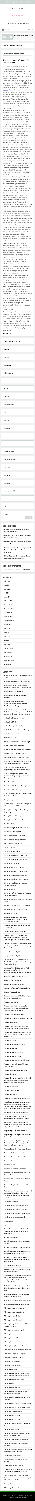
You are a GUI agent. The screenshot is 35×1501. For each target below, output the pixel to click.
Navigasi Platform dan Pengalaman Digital (17, 988)
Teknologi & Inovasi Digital (12, 1338)
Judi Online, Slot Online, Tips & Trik (14, 836)
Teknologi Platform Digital (12, 1415)
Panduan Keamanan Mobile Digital (14, 1044)
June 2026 (7, 585)
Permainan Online (9, 1165)
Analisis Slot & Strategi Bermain (14, 718)
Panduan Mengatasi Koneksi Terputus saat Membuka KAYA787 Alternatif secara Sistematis (16, 2)
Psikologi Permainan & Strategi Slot (15, 1217)
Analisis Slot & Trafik (10, 722)
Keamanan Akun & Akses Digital (14, 867)
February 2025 (8, 648)
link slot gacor (8, 373)
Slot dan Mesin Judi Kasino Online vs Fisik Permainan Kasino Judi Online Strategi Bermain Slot (17, 1231)
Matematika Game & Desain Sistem (15, 976)
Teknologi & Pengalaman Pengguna (15, 1354)
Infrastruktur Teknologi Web (12, 832)
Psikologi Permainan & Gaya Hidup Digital (17, 1213)
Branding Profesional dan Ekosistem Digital (17, 742)
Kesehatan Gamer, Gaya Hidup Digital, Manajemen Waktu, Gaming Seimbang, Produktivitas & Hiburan (16, 919)
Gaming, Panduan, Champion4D (13, 820)
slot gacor (7, 444)
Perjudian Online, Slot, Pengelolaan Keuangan (18, 1149)
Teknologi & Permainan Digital (13, 1358)
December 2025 (9, 609)
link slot (6, 397)
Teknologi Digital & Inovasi (12, 1387)
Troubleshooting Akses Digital (13, 1465)
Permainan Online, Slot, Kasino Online (15, 1169)
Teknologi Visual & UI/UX (12, 1429)
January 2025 (8, 652)
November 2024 (9, 660)
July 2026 (7, 581)
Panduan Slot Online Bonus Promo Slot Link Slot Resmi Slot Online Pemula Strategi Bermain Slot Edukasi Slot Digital (17, 1080)
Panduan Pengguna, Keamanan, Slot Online (17, 1060)
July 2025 (7, 628)
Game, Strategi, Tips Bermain (13, 800)
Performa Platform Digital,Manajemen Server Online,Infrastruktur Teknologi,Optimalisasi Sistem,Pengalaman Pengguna (18, 1143)
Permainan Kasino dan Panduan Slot (15, 1157)
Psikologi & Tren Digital (11, 1201)
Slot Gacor (7, 389)
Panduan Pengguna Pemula (12, 1056)
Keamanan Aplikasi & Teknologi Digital (16, 871)
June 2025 (7, 632)
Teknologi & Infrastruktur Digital (14, 1330)
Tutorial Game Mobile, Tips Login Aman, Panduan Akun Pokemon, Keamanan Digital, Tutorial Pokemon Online (17, 1478)
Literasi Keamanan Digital (12, 952)
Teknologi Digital (9, 1383)
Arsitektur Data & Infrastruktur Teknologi (16, 730)
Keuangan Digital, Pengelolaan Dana (15, 931)
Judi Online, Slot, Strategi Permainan (15, 840)
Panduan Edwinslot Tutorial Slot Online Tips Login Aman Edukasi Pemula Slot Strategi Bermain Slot (17, 1034)
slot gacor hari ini (9, 459)
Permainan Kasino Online (11, 1161)
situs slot (7, 428)
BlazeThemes (21, 1497)
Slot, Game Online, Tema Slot (13, 1265)
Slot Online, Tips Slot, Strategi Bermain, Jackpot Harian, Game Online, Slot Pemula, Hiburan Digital (17, 1259)
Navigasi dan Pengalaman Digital (14, 984)
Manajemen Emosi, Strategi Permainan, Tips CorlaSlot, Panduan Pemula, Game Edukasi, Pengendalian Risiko (17, 962)
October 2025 (8, 617)
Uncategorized (8, 1484)
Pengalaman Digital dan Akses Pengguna (16, 1112)
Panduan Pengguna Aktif (11, 1048)
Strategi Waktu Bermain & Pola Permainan (17, 1304)
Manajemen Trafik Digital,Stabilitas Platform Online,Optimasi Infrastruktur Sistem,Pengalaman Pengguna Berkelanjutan (17, 970)
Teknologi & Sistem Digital (12, 1361)
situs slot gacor (9, 404)
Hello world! (26, 570)
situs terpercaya (9, 452)
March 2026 (7, 597)
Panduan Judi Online (10, 1040)
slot (5, 381)
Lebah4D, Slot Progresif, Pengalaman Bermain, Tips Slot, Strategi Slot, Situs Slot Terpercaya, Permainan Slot (18, 946)
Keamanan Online (9, 889)
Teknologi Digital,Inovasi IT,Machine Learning (18, 1403)
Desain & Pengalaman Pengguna (14, 746)
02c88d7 (7, 66)
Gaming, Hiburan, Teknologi (12, 816)
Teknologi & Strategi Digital (12, 1365)
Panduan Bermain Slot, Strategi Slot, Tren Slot (18, 1018)
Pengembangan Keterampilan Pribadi (15, 1131)
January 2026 (8, 605)
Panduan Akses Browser (11, 1002)
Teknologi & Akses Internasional (14, 1308)
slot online (7, 467)
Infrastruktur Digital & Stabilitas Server (16, 828)
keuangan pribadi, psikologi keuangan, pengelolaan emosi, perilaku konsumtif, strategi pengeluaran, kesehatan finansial (16, 938)
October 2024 (8, 664)
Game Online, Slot (9, 782)
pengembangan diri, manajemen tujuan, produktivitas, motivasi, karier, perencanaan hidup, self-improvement (17, 1125)
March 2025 (7, 644)
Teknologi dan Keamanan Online (14, 1379)
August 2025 (8, 625)
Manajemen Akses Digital (12, 956)
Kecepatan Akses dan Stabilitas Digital (16, 909)
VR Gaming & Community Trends (14, 1488)
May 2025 (7, 636)
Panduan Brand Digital (10, 1022)
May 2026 (7, 589)
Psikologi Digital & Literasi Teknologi (15, 1209)
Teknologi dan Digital (10, 1369)
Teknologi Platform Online (12, 1419)
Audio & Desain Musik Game (13, 734)
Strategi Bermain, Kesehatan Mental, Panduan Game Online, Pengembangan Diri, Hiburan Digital (18, 1288)
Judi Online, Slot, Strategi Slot (13, 843)
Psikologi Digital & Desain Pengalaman (16, 1205)
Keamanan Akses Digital (11, 863)
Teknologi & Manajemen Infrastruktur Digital (17, 1350)
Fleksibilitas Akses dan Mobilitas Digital (16, 757)
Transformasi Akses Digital (12, 1455)
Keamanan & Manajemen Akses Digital (16, 855)
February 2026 (8, 601)
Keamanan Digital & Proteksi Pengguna (16, 879)
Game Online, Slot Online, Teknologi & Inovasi (18, 786)
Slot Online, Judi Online (11, 1237)
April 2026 (7, 593)
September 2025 (9, 621)
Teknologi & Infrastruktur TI (12, 1334)
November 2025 (9, 613)
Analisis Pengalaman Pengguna (13, 691)
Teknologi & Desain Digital (12, 1316)
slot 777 (6, 420)
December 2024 (9, 656)
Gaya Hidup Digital (9, 824)
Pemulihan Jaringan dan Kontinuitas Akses (17, 1098)
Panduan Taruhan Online (11, 1086)
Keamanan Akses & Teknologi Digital (15, 859)
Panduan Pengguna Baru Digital (13, 1052)
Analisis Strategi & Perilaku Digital (14, 726)
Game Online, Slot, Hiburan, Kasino (14, 790)
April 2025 (7, 640)
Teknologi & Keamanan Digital (13, 1342)
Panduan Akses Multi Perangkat (14, 1014)
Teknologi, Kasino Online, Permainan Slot (16, 1439)
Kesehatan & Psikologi (11, 913)
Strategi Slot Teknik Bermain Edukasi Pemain (18, 1300)
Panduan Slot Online (10, 1074)
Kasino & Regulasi (9, 847)
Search (5, 514)
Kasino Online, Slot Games (12, 851)
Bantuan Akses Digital (11, 738)
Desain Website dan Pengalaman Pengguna (17, 750)
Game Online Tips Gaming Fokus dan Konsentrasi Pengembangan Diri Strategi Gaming (16, 776)
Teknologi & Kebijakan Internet (13, 1346)
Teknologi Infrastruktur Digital (13, 1411)
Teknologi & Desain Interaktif (13, 1320)
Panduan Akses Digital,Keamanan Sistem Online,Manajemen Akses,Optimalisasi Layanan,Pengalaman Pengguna (16, 1008)
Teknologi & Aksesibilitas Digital (14, 1312)
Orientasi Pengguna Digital (12, 992)
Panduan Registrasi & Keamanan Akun (15, 1070)
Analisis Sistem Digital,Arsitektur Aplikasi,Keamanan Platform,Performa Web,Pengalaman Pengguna (16, 704)
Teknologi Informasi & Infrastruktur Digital (17, 1407)
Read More (6, 333)
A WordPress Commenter (12, 570)
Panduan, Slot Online (10, 1094)
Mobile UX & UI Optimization (12, 980)
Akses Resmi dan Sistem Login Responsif (17, 681)
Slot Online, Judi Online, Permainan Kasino (17, 1247)
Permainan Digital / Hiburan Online (14, 1153)
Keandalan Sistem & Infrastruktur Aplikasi (17, 905)
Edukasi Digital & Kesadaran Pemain (15, 753)
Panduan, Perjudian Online (12, 1090)
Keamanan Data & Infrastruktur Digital (15, 875)
